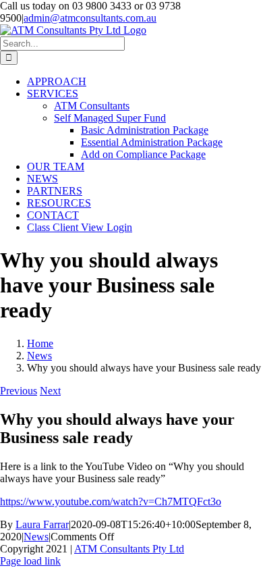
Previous (18, 390)
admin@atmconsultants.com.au (90, 18)
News (36, 536)
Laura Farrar (42, 524)
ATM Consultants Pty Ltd (129, 548)
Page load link (30, 561)
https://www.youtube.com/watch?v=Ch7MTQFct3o (110, 501)
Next (50, 390)
